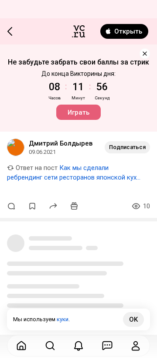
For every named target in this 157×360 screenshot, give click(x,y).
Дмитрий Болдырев (60, 143)
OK (133, 319)
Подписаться (127, 147)
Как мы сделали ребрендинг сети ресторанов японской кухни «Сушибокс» (75, 177)
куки (62, 319)
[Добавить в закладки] (32, 206)
